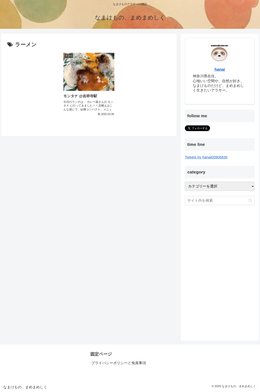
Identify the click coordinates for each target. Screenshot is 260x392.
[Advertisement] (220, 240)
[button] (250, 200)
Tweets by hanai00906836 (206, 157)
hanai (219, 69)
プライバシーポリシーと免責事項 (118, 363)
